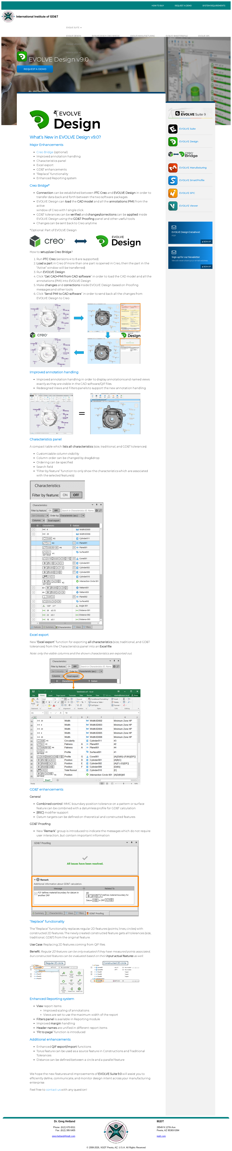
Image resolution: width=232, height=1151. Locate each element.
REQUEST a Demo (35, 69)
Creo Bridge (45, 152)
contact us (53, 1089)
